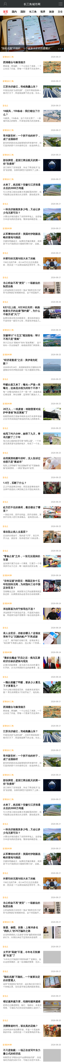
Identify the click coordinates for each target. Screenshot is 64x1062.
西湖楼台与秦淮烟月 (14, 62)
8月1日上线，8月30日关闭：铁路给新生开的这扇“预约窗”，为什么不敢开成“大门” (21, 311)
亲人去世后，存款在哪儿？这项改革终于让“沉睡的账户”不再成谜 (21, 634)
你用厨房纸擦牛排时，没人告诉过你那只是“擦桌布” (21, 459)
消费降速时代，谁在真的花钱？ (20, 1025)
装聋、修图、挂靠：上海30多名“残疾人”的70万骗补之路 (20, 929)
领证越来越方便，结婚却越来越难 (21, 1001)
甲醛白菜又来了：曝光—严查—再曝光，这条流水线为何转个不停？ (21, 386)
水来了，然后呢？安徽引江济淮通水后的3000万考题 (21, 186)
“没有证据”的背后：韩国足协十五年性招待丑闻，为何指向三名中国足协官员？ (21, 584)
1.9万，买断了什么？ (15, 483)
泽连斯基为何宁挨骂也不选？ (19, 609)
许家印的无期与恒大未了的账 (19, 258)
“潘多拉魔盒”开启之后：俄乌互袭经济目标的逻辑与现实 (21, 659)
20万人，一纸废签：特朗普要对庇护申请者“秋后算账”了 (22, 410)
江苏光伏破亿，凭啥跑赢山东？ (20, 86)
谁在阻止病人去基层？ (15, 531)
